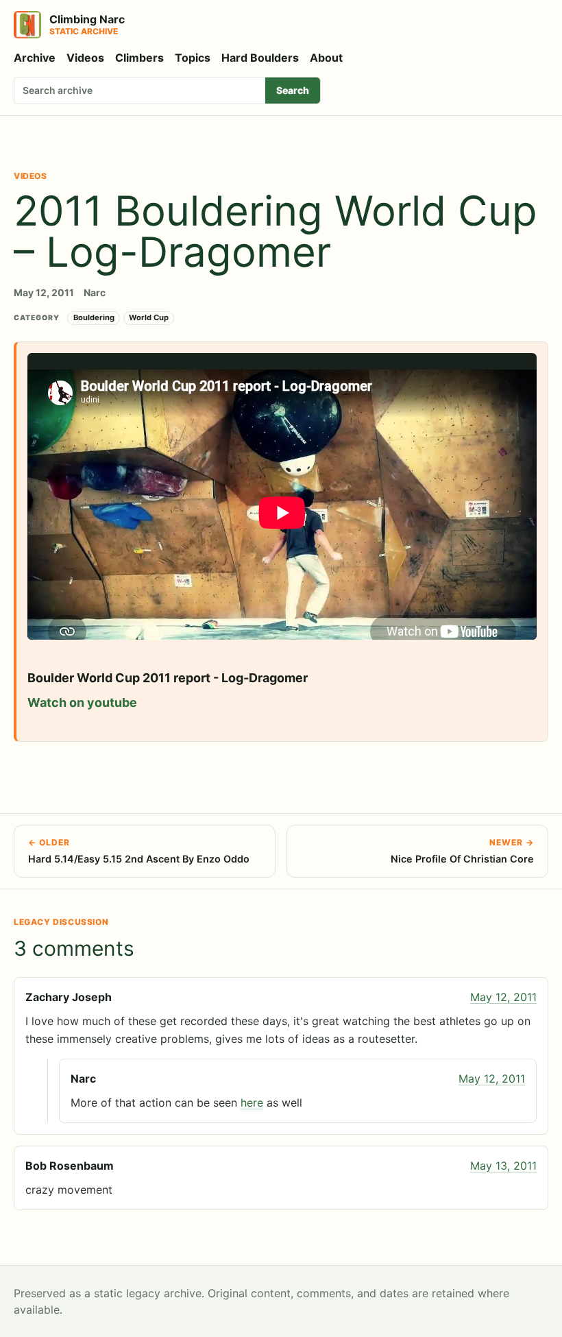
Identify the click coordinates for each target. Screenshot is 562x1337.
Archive (35, 57)
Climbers (139, 57)
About (326, 57)
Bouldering (93, 317)
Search (292, 90)
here (252, 1102)
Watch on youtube (82, 702)
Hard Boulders (260, 57)
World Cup (149, 317)
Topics (192, 57)
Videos (85, 57)
